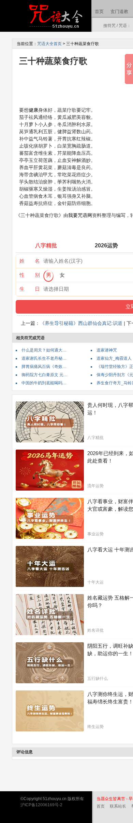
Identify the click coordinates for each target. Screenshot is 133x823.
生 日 (29, 289)
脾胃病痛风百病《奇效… (43, 366)
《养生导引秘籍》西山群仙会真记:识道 (81, 323)
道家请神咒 (107, 350)
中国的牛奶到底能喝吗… (43, 383)
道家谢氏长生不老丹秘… (43, 358)
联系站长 (118, 806)
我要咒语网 (80, 215)
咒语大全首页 (49, 43)
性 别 (29, 275)
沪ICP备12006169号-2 (41, 805)
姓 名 (29, 261)
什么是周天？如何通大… (43, 350)
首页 (99, 11)
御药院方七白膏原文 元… (44, 374)
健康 (33, 110)
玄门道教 (119, 11)
